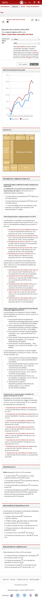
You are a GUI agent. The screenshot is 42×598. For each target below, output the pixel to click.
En (25, 2)
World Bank (37, 595)
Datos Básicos (5, 6)
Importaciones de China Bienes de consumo (20, 440)
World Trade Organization (30, 595)
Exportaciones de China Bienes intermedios (20, 420)
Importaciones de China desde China (20, 284)
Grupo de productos (32, 6)
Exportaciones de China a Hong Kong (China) (23, 235)
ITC (12, 595)
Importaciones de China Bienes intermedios (20, 427)
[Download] (3, 21)
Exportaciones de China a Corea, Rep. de (21, 248)
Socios (23, 6)
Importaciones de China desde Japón (20, 298)
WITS (5, 2)
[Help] (7, 21)
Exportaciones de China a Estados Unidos (21, 229)
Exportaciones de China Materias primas (19, 408)
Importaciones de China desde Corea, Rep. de (23, 270)
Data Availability (27, 57)
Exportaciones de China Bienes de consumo (20, 433)
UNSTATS (24, 595)
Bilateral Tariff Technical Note (16, 19)
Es (29, 2)
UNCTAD (18, 595)
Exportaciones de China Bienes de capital (19, 446)
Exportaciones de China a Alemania (19, 253)
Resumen (15, 6)
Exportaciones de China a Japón (18, 241)
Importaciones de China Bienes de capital (19, 453)
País (2, 12)
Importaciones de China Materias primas (19, 414)
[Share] (37, 19)
